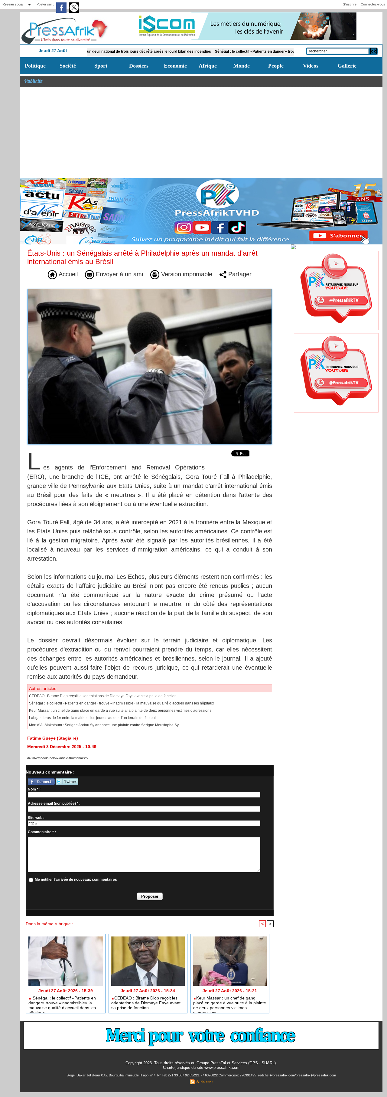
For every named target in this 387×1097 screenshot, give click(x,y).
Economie (175, 66)
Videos (310, 66)
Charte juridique (176, 1067)
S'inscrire (349, 4)
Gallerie (347, 66)
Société (68, 66)
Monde (241, 66)
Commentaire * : (42, 832)
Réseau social (12, 4)
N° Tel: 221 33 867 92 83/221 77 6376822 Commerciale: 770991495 (207, 1075)
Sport (100, 66)
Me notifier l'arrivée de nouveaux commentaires (76, 879)
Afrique (208, 66)
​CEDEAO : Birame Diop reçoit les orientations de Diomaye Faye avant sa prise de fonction (103, 696)
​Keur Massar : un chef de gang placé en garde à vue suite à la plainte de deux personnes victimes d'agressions (120, 710)
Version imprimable (185, 274)
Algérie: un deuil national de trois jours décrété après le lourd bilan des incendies (110, 51)
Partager (239, 274)
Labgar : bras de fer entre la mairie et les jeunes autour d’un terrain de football (93, 718)
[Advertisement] (201, 132)
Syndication (204, 1081)
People (276, 66)
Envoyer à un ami (118, 274)
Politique (35, 66)
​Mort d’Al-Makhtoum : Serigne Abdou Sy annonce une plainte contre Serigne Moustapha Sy (104, 725)
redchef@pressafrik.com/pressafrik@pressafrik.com (297, 1075)
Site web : (36, 818)
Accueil (67, 274)
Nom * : (34, 789)
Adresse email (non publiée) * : (54, 803)
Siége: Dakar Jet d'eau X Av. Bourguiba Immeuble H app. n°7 (111, 1075)
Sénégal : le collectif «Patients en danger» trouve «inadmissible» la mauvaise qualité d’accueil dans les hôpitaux (279, 51)
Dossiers (138, 66)
